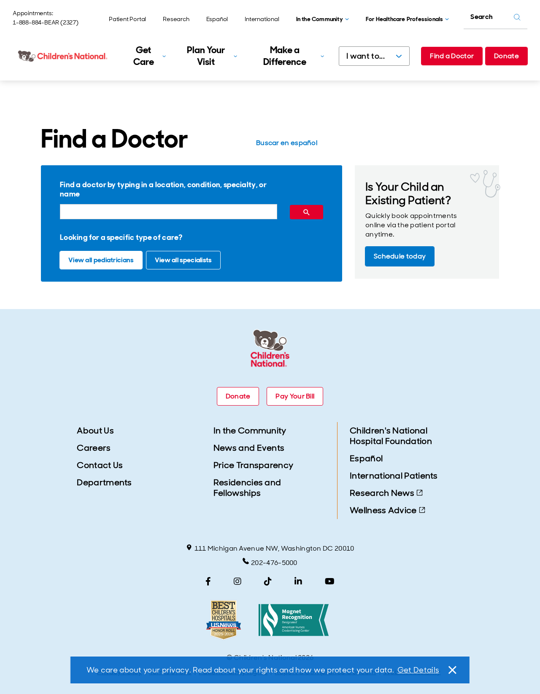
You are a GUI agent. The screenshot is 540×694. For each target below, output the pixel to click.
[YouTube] (329, 581)
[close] (452, 670)
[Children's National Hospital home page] (63, 56)
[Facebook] (208, 581)
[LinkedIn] (298, 581)
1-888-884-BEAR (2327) (45, 22)
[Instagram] (237, 581)
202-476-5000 (274, 562)
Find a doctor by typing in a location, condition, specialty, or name (163, 189)
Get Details (418, 670)
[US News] (223, 620)
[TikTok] (267, 581)
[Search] (306, 212)
